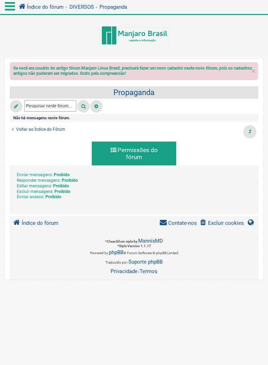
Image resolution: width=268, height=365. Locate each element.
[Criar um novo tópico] (16, 106)
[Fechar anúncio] (254, 69)
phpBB (116, 252)
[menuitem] (221, 223)
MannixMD (150, 241)
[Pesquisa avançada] (96, 106)
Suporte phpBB (145, 262)
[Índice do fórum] (134, 36)
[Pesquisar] (83, 106)
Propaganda (134, 92)
